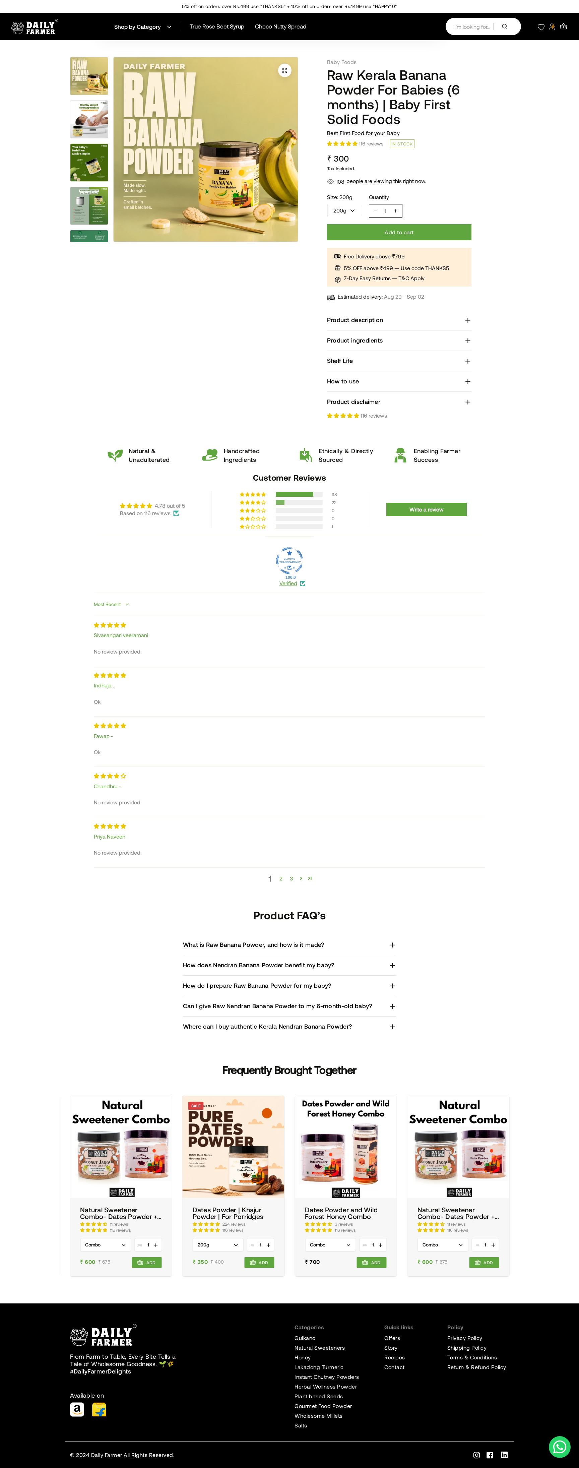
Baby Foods (342, 62)
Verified (288, 583)
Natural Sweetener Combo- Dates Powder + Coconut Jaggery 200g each (118, 1213)
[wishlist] (541, 26)
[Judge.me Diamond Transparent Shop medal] (289, 560)
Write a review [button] (426, 509)
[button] (344, 415)
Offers (392, 1338)
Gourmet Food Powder (323, 1406)
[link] (121, 1147)
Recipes (394, 1357)
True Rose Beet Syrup (217, 26)
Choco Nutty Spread (280, 26)
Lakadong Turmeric (319, 1367)
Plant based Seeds (319, 1396)
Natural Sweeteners (320, 1347)
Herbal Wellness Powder (326, 1386)
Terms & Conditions (472, 1357)
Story (391, 1347)
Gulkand (305, 1338)
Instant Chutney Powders (327, 1376)
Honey (303, 1357)
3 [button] (291, 878)
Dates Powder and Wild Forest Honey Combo (341, 1213)
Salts (301, 1425)
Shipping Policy (467, 1347)
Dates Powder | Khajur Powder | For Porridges (228, 1213)
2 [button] (280, 878)
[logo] (34, 26)
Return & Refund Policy (476, 1367)
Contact (394, 1367)
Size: (339, 197)
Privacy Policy (464, 1338)
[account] (552, 26)
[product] (285, 70)
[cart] (564, 26)
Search (507, 26)
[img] (110, 625)
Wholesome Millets (319, 1415)
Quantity (379, 197)
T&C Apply (411, 278)
